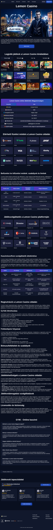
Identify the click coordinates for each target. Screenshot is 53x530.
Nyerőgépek (45, 58)
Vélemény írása (46, 484)
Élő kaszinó (19, 58)
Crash (32, 58)
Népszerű (6, 58)
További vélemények (26, 503)
